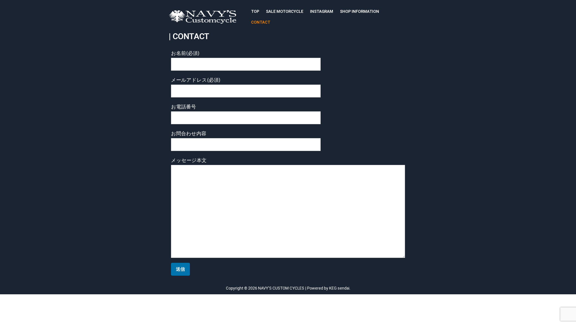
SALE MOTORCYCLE (284, 11)
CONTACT (260, 22)
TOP (255, 11)
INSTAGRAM (321, 11)
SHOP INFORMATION (359, 11)
